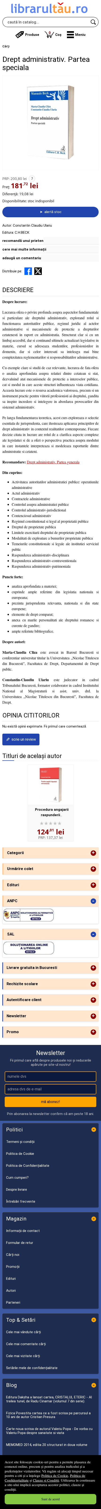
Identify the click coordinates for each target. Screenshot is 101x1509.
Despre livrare (16, 1189)
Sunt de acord (50, 1499)
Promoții (12, 1267)
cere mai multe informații (24, 249)
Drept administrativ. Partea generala (53, 461)
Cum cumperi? (17, 1177)
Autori (11, 1290)
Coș (55, 33)
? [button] (32, 178)
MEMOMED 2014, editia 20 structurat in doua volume (46, 1445)
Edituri (11, 1278)
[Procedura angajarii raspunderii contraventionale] (50, 784)
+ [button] (93, 853)
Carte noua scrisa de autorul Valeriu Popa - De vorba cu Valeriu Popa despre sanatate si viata (49, 1431)
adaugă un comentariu (21, 258)
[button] (76, 35)
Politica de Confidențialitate (27, 1166)
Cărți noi (12, 1255)
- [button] (93, 901)
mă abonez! (50, 1102)
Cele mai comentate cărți (26, 1344)
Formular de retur (19, 1243)
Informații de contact (23, 1231)
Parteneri (13, 1302)
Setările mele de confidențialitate (32, 1368)
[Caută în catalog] (93, 22)
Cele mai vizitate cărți (23, 1356)
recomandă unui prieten (22, 241)
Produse (32, 35)
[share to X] (38, 271)
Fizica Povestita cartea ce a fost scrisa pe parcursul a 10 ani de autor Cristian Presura (48, 1415)
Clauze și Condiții (46, 1480)
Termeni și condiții (20, 1142)
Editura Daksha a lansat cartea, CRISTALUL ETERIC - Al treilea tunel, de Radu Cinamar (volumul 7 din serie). (49, 1399)
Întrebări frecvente (20, 1201)
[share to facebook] (28, 271)
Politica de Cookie (54, 1475)
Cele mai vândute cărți (23, 1332)
